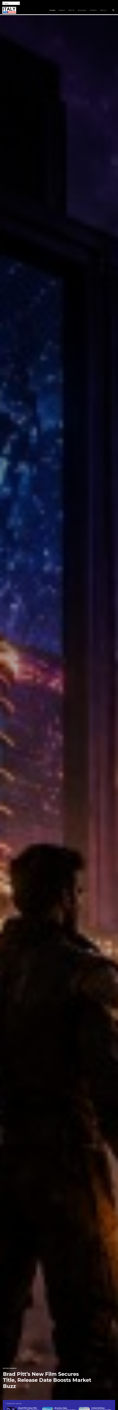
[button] (113, 10)
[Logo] (9, 10)
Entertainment (10, 1368)
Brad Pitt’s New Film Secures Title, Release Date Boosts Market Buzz (47, 1380)
